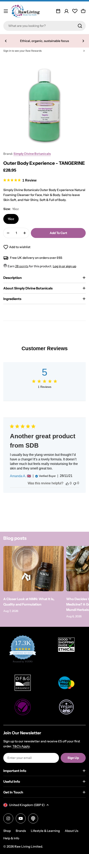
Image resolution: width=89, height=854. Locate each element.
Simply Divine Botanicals (32, 154)
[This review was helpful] (67, 483)
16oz (11, 219)
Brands (21, 831)
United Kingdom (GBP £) (27, 805)
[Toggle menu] (5, 11)
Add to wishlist (19, 247)
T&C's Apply (21, 746)
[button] (5, 40)
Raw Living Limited (28, 846)
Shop (7, 831)
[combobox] (44, 26)
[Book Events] (58, 11)
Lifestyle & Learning (45, 831)
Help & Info (11, 838)
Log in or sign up (64, 266)
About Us (71, 831)
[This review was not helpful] (74, 483)
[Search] (79, 25)
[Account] (66, 11)
